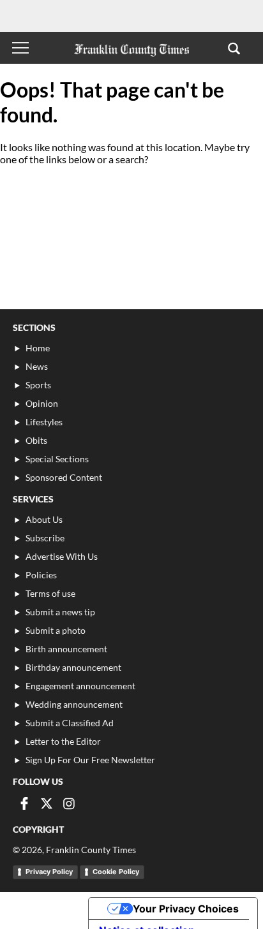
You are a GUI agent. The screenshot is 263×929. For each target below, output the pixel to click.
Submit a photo (56, 630)
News (37, 366)
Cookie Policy (116, 871)
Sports (38, 384)
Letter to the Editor (63, 741)
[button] (234, 48)
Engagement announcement (80, 685)
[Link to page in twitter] (46, 803)
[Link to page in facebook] (24, 803)
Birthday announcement (73, 667)
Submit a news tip (60, 611)
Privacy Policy (49, 871)
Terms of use (50, 593)
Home (38, 347)
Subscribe (45, 537)
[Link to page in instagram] (69, 803)
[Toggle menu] (20, 48)
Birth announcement (66, 648)
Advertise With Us (62, 556)
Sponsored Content (64, 477)
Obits (36, 440)
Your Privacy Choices (186, 908)
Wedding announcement (74, 704)
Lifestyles (44, 421)
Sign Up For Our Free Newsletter (90, 759)
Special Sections (57, 458)
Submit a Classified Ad (70, 722)
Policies (41, 574)
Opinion (42, 403)
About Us (44, 519)
